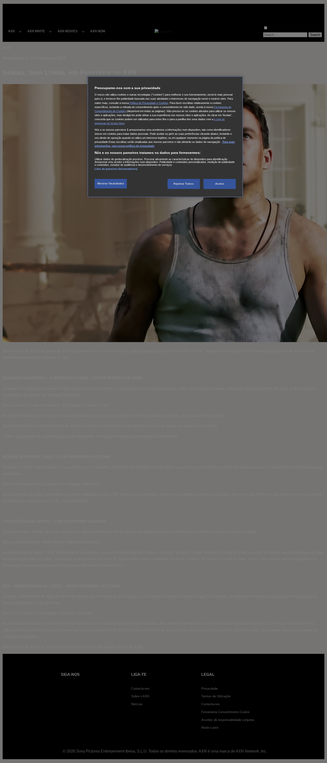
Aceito (219, 184)
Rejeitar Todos (184, 184)
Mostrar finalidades (110, 183)
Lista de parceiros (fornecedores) (116, 168)
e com (218, 119)
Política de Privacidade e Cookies (149, 103)
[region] (165, 136)
